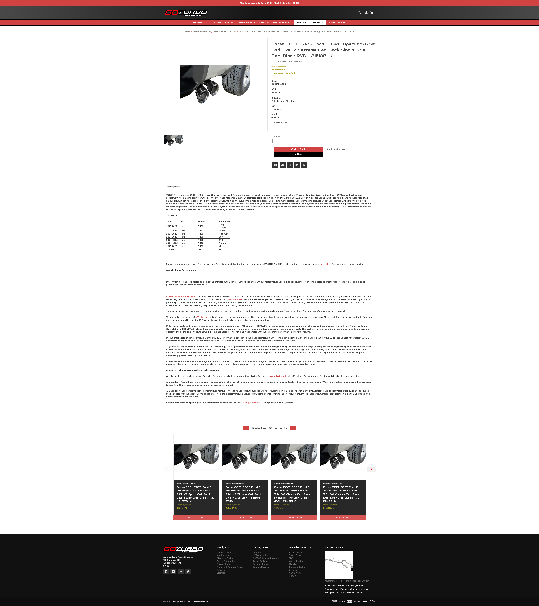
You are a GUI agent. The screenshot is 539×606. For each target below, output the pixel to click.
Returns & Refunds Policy (230, 567)
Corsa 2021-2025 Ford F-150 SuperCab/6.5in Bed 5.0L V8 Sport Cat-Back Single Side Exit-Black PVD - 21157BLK (195, 494)
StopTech (294, 564)
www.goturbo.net (277, 376)
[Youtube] (180, 572)
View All (293, 576)
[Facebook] (275, 165)
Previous (167, 469)
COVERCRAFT (296, 573)
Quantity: (277, 136)
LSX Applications (261, 555)
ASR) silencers (235, 299)
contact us (325, 264)
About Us (222, 570)
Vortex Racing (296, 561)
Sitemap (221, 573)
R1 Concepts (295, 552)
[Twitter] (296, 165)
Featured (257, 552)
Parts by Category (262, 564)
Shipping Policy (225, 558)
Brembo (293, 570)
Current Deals (224, 552)
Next (371, 469)
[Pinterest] (304, 165)
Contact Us (223, 555)
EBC (291, 558)
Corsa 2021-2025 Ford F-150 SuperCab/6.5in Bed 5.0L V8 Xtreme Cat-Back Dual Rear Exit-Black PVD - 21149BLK (342, 494)
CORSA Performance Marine (180, 296)
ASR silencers (202, 317)
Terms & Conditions (227, 561)
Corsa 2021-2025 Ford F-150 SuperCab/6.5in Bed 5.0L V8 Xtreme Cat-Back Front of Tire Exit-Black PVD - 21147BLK (292, 494)
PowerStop (295, 555)
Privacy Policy (224, 564)
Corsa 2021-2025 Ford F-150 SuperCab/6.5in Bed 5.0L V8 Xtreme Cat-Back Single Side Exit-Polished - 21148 (244, 494)
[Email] (282, 165)
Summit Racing (261, 567)
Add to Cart (196, 517)
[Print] (289, 165)
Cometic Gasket (297, 567)
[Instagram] (173, 572)
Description (173, 186)
